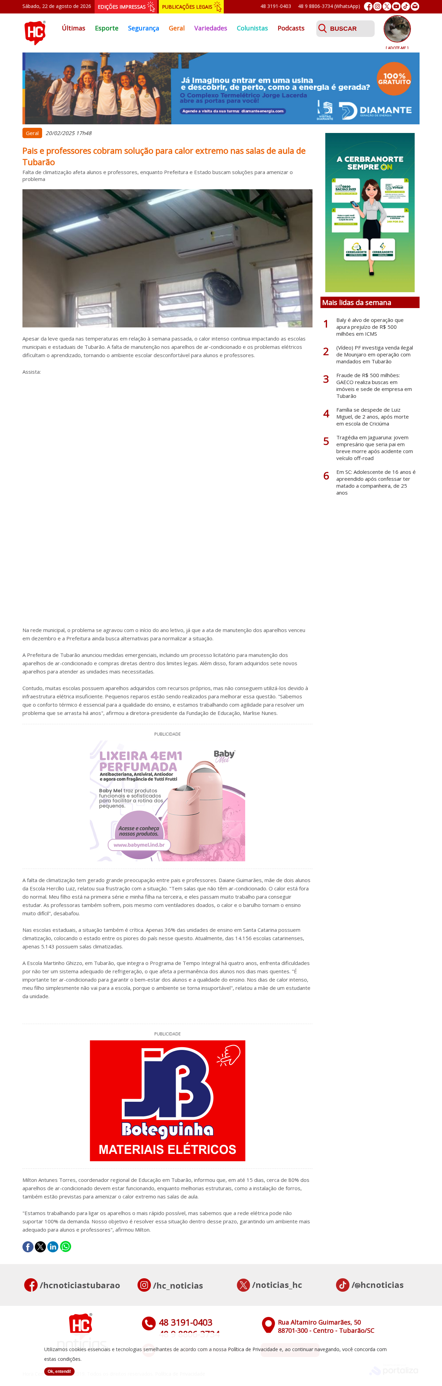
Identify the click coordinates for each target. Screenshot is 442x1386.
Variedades (210, 28)
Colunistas (252, 28)
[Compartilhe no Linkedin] (52, 1247)
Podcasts (291, 28)
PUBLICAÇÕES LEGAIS (187, 6)
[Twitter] (387, 6)
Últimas (73, 28)
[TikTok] (405, 6)
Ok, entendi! (59, 1371)
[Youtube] (396, 6)
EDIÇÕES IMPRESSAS (122, 6)
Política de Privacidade (253, 1349)
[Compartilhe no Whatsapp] (65, 1247)
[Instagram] (377, 6)
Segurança (143, 28)
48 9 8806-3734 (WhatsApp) (329, 6)
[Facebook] (368, 6)
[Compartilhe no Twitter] (40, 1247)
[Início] (34, 43)
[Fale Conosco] (415, 6)
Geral (177, 28)
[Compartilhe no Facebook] (27, 1247)
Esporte (106, 28)
